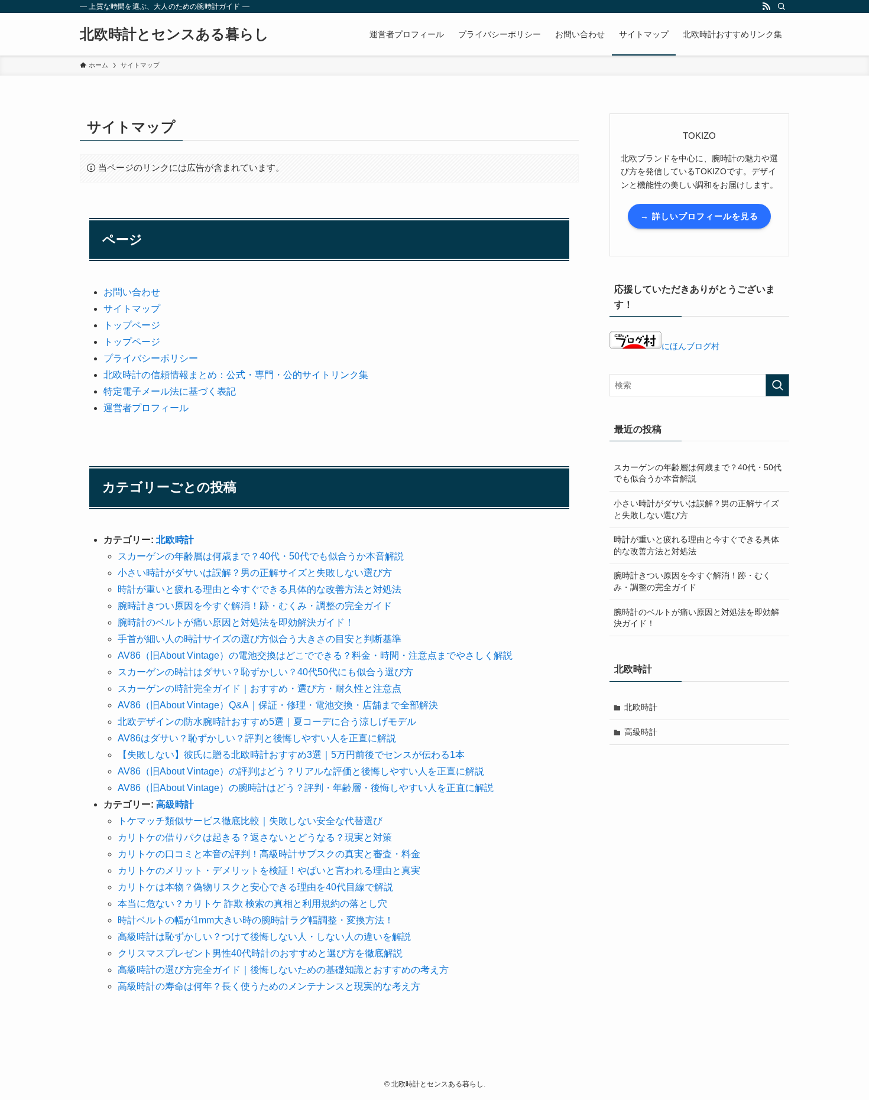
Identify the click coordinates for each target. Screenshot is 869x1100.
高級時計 (175, 804)
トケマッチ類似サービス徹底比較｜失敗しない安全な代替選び (250, 821)
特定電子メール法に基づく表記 (169, 391)
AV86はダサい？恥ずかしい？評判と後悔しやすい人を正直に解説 (257, 738)
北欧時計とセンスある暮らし (174, 34)
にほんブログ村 (690, 346)
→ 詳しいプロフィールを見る (699, 216)
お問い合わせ (131, 292)
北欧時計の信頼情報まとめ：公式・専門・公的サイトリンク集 (235, 375)
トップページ (131, 325)
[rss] (766, 6)
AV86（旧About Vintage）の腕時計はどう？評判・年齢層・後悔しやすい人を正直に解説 (306, 788)
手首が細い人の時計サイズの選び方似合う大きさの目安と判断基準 (259, 639)
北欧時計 (175, 540)
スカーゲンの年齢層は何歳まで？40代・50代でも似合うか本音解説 (261, 556)
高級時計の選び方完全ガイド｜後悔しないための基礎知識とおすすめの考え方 (283, 970)
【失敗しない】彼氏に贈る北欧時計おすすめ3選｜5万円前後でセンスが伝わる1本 (291, 755)
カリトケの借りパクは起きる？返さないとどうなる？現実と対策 (255, 837)
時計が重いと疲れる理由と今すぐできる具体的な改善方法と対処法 (259, 589)
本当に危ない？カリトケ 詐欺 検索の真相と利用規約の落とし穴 (252, 904)
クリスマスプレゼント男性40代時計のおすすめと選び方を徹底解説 (260, 953)
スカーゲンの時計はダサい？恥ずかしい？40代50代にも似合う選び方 (265, 672)
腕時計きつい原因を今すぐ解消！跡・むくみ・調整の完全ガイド (255, 606)
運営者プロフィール (146, 408)
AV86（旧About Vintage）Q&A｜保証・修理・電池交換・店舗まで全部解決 (278, 705)
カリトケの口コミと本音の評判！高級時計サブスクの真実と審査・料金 (269, 854)
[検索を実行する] (777, 385)
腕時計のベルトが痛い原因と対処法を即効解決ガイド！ (236, 622)
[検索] (781, 6)
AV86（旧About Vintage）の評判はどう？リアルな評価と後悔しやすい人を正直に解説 (301, 771)
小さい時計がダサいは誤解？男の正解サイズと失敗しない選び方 (255, 573)
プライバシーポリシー (150, 358)
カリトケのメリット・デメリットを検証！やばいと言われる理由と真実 (269, 870)
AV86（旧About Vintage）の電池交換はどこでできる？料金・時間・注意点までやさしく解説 (315, 655)
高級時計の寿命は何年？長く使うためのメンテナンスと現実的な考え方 (269, 986)
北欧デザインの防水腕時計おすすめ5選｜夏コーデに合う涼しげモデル (267, 722)
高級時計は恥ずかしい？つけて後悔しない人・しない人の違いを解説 (264, 937)
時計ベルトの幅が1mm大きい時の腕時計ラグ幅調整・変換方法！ (256, 920)
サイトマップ (131, 309)
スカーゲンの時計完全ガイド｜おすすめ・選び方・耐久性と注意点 (259, 689)
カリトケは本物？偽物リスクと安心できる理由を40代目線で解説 (255, 887)
